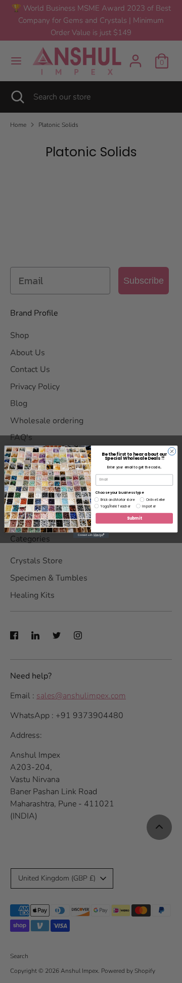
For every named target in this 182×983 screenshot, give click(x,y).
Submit (134, 518)
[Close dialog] (171, 451)
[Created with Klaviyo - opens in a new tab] (91, 535)
